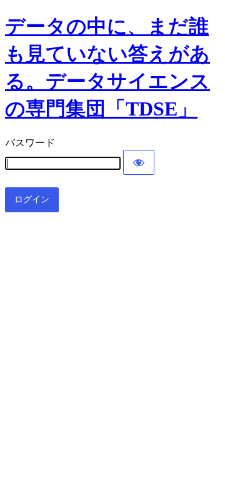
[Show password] (138, 162)
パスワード (30, 142)
